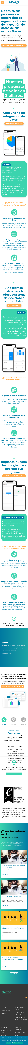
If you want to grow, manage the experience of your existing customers (13, 927)
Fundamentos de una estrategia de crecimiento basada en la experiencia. (13, 897)
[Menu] (2, 2)
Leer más (5, 874)
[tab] (4, 721)
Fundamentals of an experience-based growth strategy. (13, 866)
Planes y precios (5, 1010)
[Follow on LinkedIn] (26, 997)
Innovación (4, 1027)
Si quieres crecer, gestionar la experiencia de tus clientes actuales (12, 958)
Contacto (3, 1035)
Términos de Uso (20, 1032)
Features (3, 1007)
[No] (26, 1041)
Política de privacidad (17, 1042)
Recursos (3, 1013)
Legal (16, 1035)
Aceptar (8, 1042)
